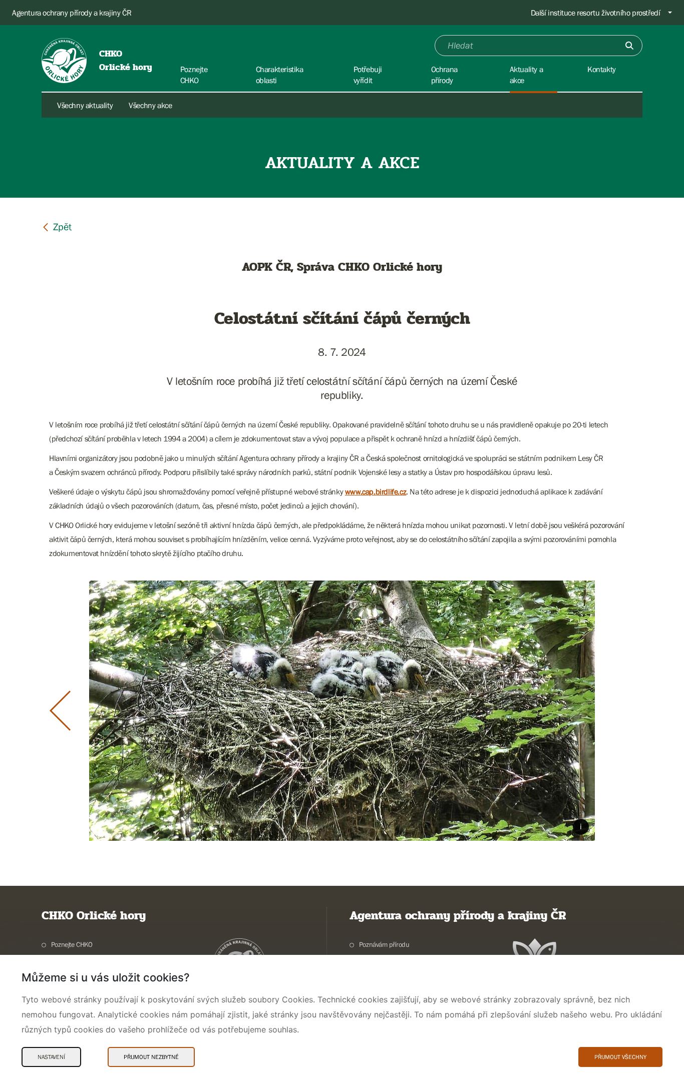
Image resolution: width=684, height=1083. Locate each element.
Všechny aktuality (85, 105)
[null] (57, 226)
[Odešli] (629, 46)
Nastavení (51, 1056)
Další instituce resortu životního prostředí (595, 12)
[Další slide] (624, 711)
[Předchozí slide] (60, 711)
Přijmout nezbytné (151, 1056)
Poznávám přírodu (384, 944)
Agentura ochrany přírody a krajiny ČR (71, 12)
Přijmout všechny (620, 1056)
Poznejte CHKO (72, 944)
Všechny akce (150, 105)
